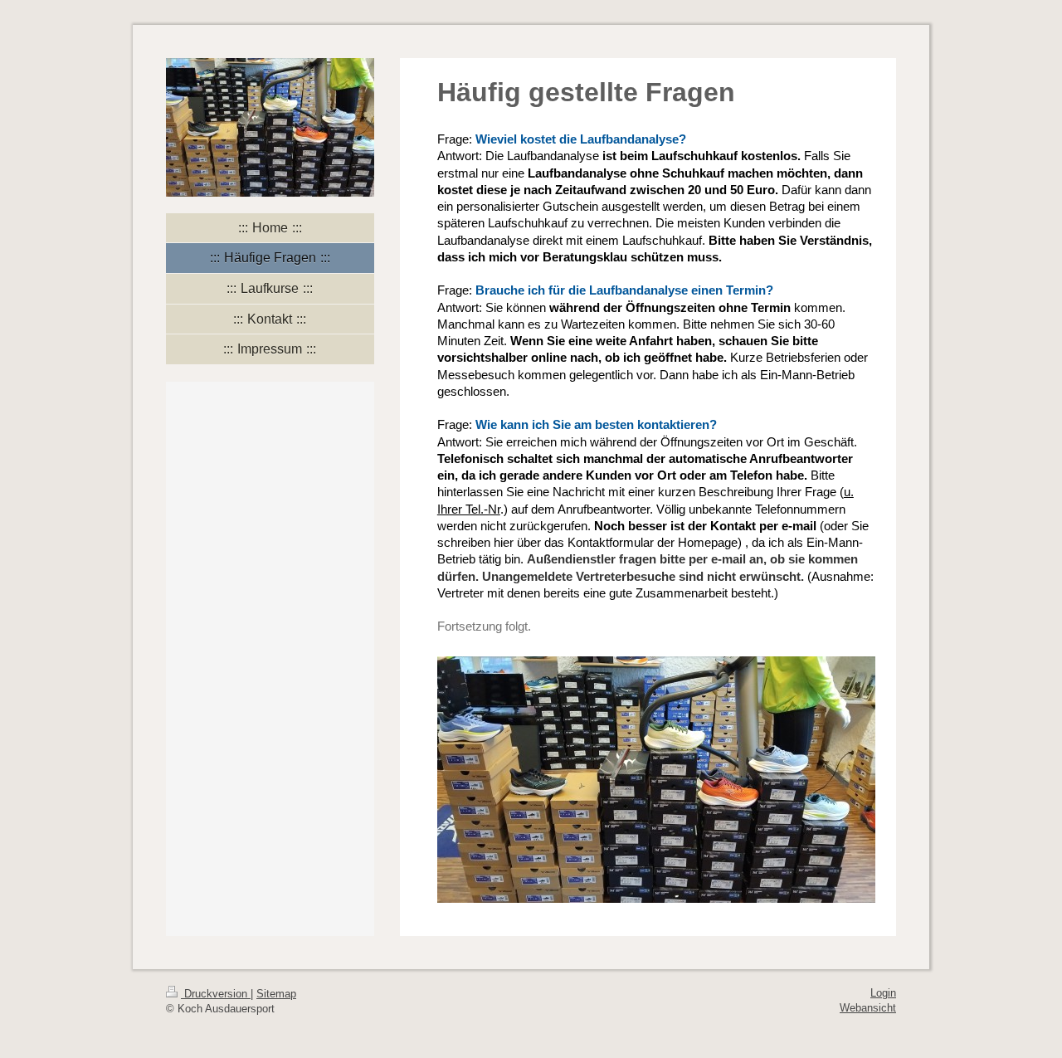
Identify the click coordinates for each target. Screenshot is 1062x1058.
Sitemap (276, 993)
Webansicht (868, 1008)
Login (883, 993)
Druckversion (216, 993)
